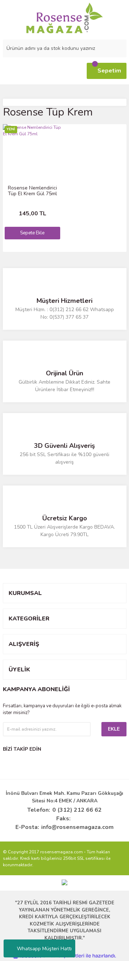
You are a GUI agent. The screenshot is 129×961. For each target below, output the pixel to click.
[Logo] (64, 18)
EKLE (114, 729)
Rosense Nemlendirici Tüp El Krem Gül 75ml (32, 191)
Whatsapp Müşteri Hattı (44, 948)
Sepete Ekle (32, 233)
